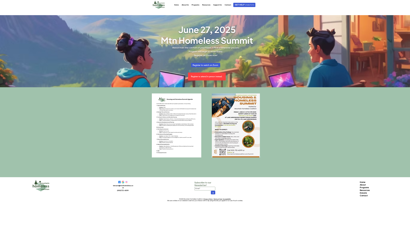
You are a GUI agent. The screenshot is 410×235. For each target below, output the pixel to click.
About (363, 184)
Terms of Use (218, 199)
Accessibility (227, 199)
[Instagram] (126, 182)
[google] (123, 182)
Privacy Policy (208, 199)
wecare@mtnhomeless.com (123, 187)
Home (362, 182)
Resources (365, 190)
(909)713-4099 (123, 190)
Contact (364, 195)
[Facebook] (119, 182)
